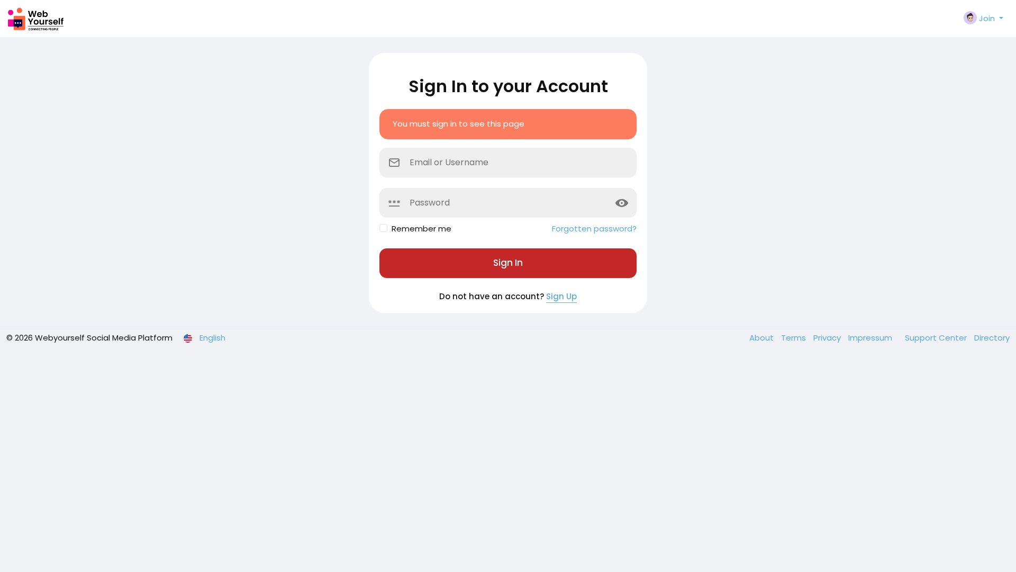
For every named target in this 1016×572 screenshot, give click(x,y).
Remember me (421, 228)
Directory (992, 337)
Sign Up (561, 296)
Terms (794, 337)
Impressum (871, 337)
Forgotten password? (594, 228)
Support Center (937, 337)
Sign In (508, 262)
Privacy (828, 337)
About (762, 337)
